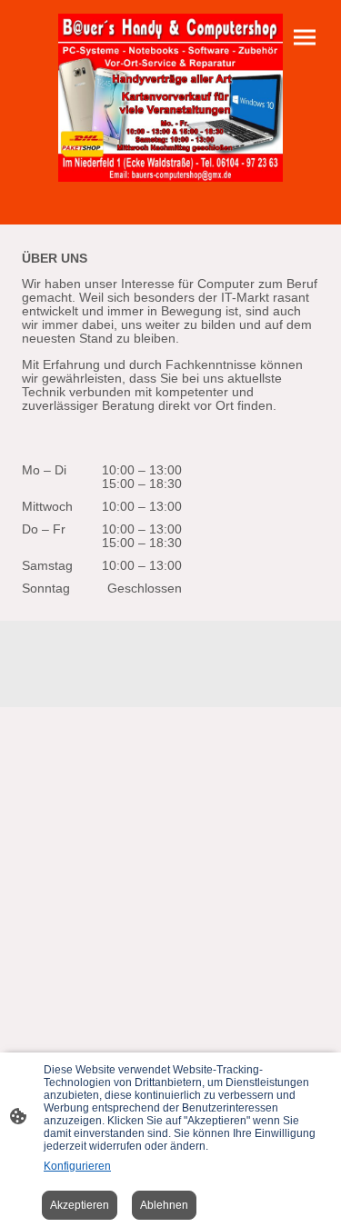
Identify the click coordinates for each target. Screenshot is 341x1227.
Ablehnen (164, 1205)
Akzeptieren (79, 1205)
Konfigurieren (77, 1166)
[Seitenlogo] (170, 98)
